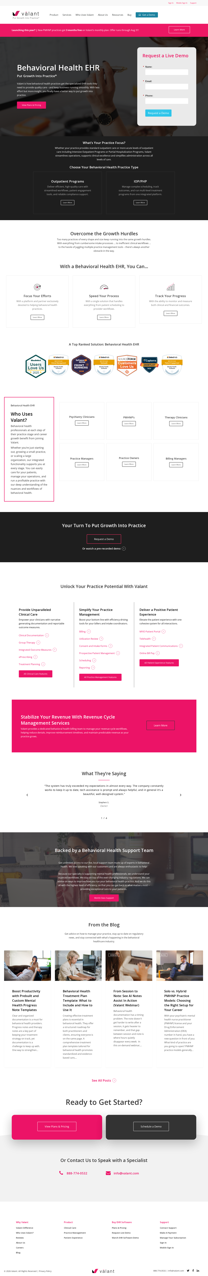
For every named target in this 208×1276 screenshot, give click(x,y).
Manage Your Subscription (173, 1237)
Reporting (84, 667)
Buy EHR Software (122, 1222)
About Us (20, 1242)
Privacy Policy (45, 1271)
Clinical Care (70, 1227)
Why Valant (22, 1222)
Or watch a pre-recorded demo (101, 548)
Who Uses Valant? (25, 1232)
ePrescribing (25, 657)
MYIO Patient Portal (150, 631)
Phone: (149, 96)
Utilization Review (88, 638)
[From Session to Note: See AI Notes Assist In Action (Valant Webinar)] (129, 1009)
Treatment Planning (29, 664)
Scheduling (85, 660)
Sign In (163, 1242)
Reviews (20, 1237)
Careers (19, 1247)
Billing (82, 631)
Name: (148, 67)
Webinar (114, 955)
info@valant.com (126, 1173)
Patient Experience (73, 1237)
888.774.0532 (159, 1270)
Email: (148, 81)
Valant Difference (24, 1227)
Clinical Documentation (31, 635)
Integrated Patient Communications (159, 646)
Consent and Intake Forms (93, 646)
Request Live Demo (121, 1232)
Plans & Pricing (119, 1227)
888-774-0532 (77, 1173)
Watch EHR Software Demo (125, 1237)
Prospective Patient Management (97, 653)
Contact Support (168, 1227)
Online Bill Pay (147, 653)
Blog (11, 955)
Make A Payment (168, 1232)
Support (164, 1222)
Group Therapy (27, 642)
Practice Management (75, 1232)
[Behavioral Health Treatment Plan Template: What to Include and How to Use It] (78, 1009)
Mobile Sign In (167, 1247)
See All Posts (101, 1080)
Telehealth (145, 638)
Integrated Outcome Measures (35, 649)
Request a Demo (158, 113)
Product (68, 1222)
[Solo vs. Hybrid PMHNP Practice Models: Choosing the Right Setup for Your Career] (179, 1009)
